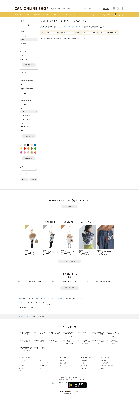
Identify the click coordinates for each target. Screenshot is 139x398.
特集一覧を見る (69, 288)
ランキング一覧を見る (69, 261)
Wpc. (22, 130)
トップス (21, 363)
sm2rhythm (23, 93)
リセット (24, 179)
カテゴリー (54, 15)
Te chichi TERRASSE (26, 119)
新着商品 (28, 15)
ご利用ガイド (84, 363)
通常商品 (23, 40)
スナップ (72, 15)
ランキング (64, 15)
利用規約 (103, 360)
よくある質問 (84, 365)
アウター (21, 365)
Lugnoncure (24, 123)
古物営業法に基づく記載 (107, 365)
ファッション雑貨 (44, 363)
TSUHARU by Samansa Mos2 (27, 88)
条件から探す (106, 8)
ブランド (45, 15)
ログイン (97, 14)
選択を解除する (29, 64)
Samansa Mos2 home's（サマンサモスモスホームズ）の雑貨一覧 (35, 305)
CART (115, 14)
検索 (99, 8)
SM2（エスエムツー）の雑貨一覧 (27, 307)
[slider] (21, 170)
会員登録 (107, 14)
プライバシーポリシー (106, 357)
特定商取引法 (104, 363)
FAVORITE (119, 15)
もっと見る (69, 206)
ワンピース (22, 360)
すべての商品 (19, 15)
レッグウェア (43, 368)
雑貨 (41, 27)
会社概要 (103, 368)
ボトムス (21, 368)
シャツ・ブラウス (69, 27)
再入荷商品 (37, 15)
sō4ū (22, 108)
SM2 (22, 84)
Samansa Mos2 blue (26, 97)
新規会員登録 (84, 360)
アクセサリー (43, 365)
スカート (60, 27)
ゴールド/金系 (40, 316)
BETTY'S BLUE (24, 126)
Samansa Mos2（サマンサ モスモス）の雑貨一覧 (31, 302)
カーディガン (80, 27)
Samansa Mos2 (25, 77)
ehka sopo (23, 104)
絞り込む (33, 179)
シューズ (42, 360)
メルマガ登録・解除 (86, 357)
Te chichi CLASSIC (25, 115)
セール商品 (23, 43)
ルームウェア (43, 371)
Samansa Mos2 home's (27, 80)
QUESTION (123, 15)
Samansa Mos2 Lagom (27, 100)
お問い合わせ (84, 368)
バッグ (21, 371)
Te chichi (23, 112)
